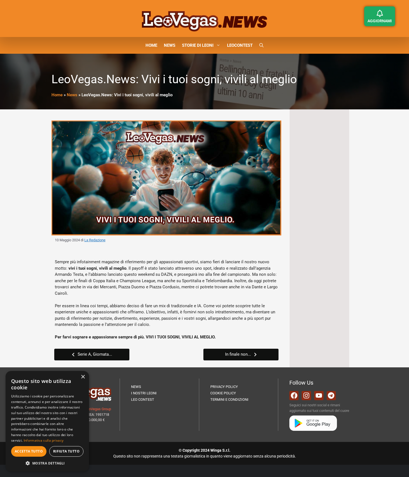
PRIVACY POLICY (224, 387)
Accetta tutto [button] (29, 451)
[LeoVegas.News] (204, 20)
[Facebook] (294, 395)
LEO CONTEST (142, 399)
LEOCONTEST (240, 45)
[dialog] (47, 421)
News (72, 94)
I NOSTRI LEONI (144, 393)
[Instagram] (306, 395)
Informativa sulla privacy (44, 440)
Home (57, 94)
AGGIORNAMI (380, 21)
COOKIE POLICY (223, 393)
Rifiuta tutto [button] (66, 451)
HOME (151, 45)
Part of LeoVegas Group (92, 409)
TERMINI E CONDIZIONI (229, 399)
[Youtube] (319, 395)
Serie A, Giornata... (95, 354)
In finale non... (238, 354)
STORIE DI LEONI (197, 45)
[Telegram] (331, 395)
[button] (261, 45)
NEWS (169, 45)
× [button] (83, 377)
